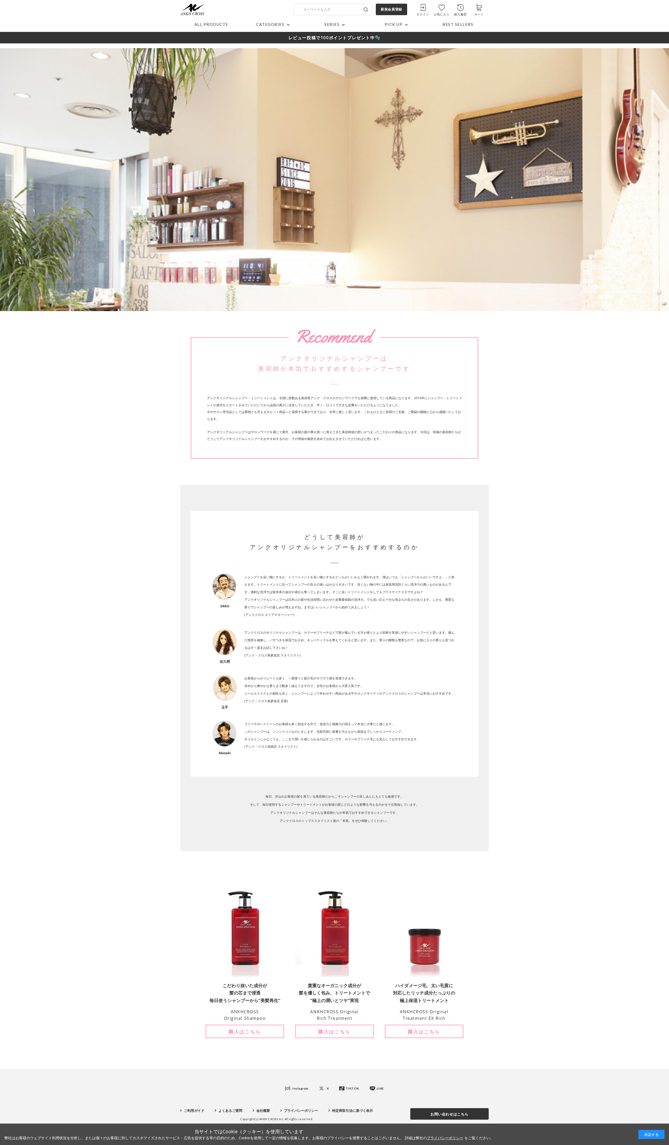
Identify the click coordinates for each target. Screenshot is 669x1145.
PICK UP (394, 24)
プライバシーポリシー (301, 1110)
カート (479, 14)
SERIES (331, 24)
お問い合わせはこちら (449, 1114)
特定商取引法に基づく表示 (352, 1110)
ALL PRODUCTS (211, 24)
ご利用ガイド (194, 1110)
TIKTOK (352, 1088)
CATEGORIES (270, 24)
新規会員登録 (391, 9)
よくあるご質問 (230, 1110)
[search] (365, 9)
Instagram (300, 1088)
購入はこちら (245, 1031)
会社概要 (263, 1110)
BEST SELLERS (457, 24)
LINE (380, 1088)
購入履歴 (460, 14)
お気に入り (442, 14)
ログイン (423, 14)
